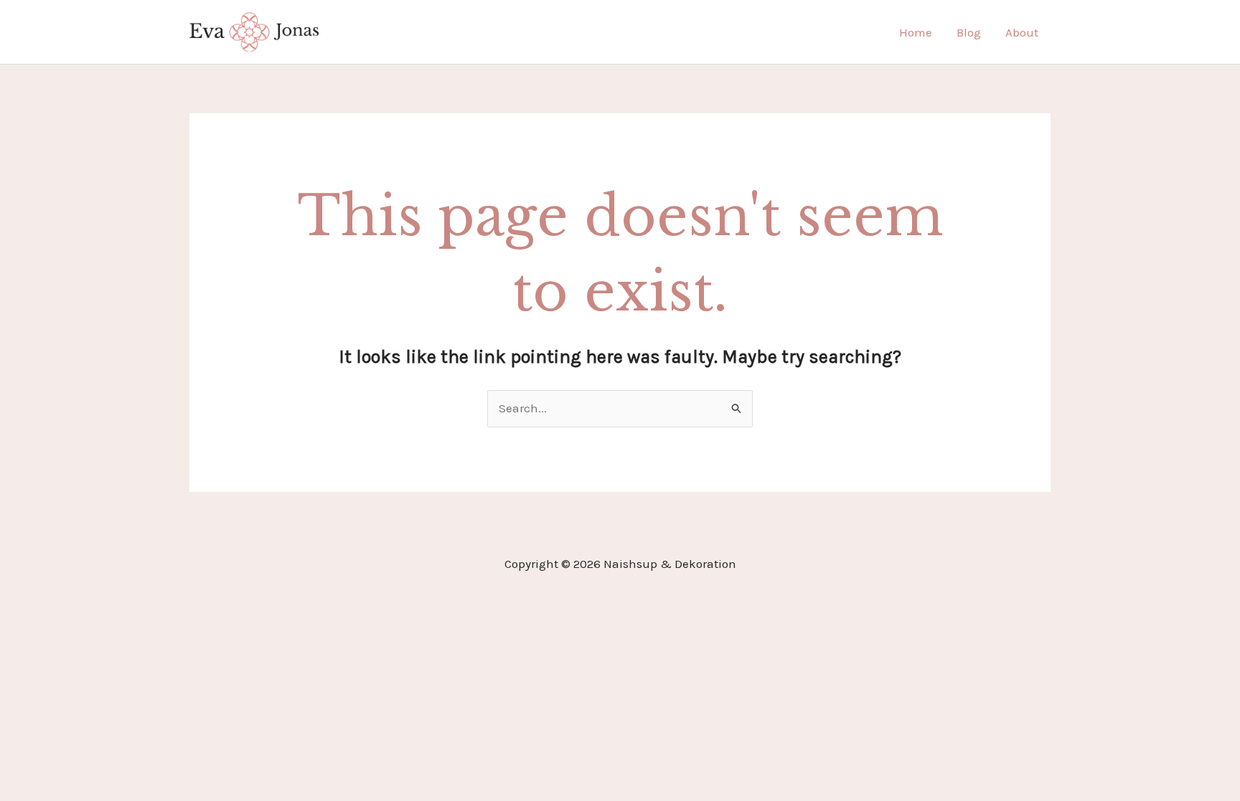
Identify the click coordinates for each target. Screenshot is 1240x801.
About (1021, 32)
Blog (969, 32)
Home (915, 32)
